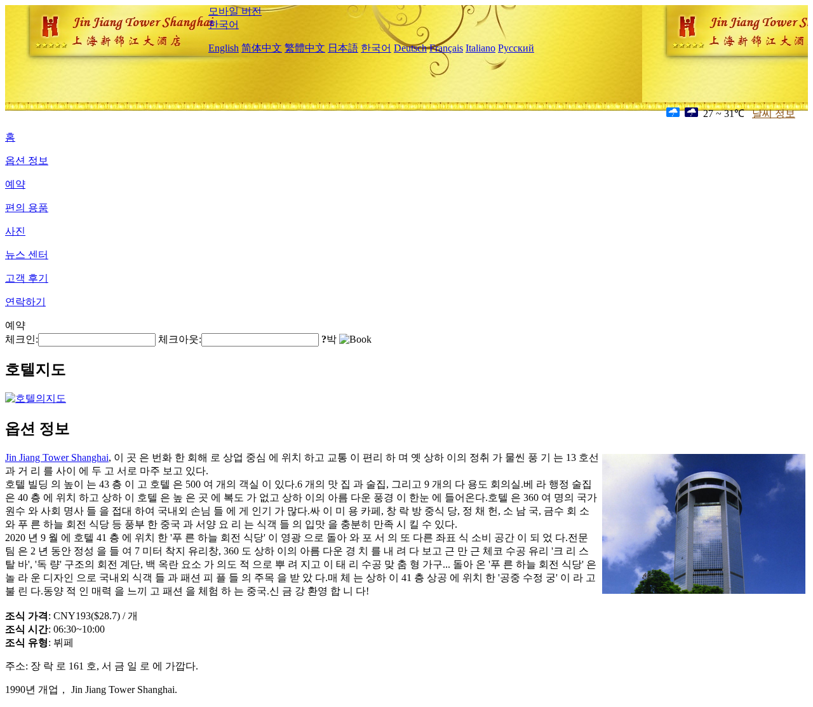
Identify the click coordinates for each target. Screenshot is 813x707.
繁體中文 (305, 48)
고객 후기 (26, 278)
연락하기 (25, 301)
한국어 (223, 24)
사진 (15, 231)
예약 (15, 184)
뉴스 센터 (26, 254)
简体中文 (261, 48)
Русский (516, 48)
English (223, 48)
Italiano (480, 48)
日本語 (343, 48)
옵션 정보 (26, 160)
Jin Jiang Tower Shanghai (57, 457)
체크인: (21, 339)
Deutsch (410, 48)
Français (446, 48)
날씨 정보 (773, 113)
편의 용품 (26, 207)
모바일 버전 (235, 11)
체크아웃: (179, 339)
